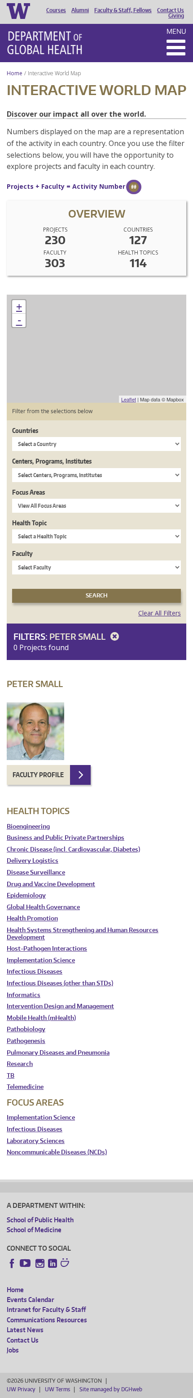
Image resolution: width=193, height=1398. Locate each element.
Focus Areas (28, 492)
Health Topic (29, 523)
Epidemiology (26, 895)
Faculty (22, 553)
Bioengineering (28, 826)
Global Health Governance (43, 907)
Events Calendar (30, 1299)
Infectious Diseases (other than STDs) (60, 983)
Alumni (80, 10)
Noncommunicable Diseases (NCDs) (57, 1152)
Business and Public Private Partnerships (65, 837)
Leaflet (128, 399)
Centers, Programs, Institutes (52, 461)
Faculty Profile (38, 775)
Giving (176, 15)
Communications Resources (47, 1320)
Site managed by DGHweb (110, 1389)
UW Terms (57, 1389)
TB (10, 1075)
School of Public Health (40, 1220)
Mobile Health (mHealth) (41, 1018)
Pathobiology (26, 1029)
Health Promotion (32, 918)
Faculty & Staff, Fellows (123, 10)
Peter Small (78, 636)
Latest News (25, 1330)
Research (20, 1064)
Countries (25, 430)
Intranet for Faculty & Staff (46, 1309)
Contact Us (170, 10)
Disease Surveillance (36, 872)
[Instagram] (40, 1263)
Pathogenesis (26, 1041)
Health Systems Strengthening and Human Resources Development (82, 934)
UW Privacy (21, 1389)
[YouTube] (26, 1263)
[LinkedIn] (52, 1263)
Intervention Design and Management (60, 1006)
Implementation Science (41, 960)
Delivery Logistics (32, 860)
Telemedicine (25, 1087)
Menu (176, 31)
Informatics (23, 995)
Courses (56, 10)
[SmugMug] (66, 1263)
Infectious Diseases (34, 971)
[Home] (45, 42)
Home (14, 73)
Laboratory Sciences (36, 1141)
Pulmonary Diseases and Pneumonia (58, 1052)
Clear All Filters (159, 613)
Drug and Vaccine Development (51, 884)
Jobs (13, 1350)
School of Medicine (34, 1230)
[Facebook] (12, 1263)
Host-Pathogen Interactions (47, 948)
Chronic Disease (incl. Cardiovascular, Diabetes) (73, 849)
